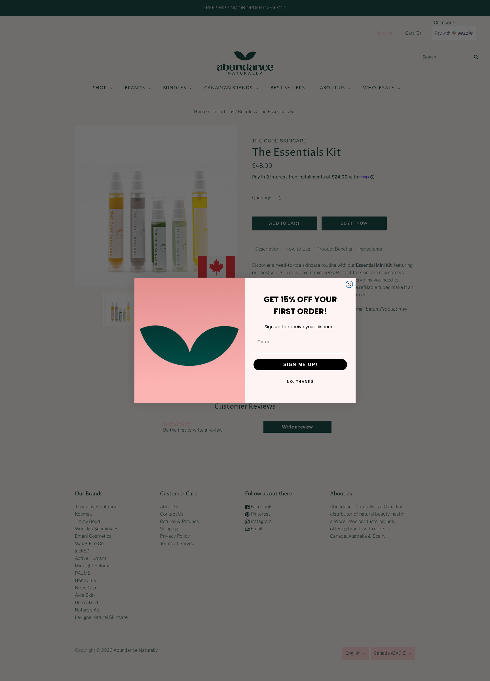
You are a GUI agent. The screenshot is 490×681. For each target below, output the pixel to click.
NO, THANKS (300, 382)
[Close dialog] (349, 284)
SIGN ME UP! (300, 364)
